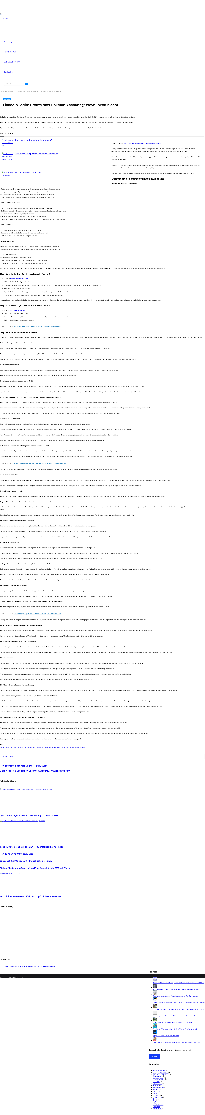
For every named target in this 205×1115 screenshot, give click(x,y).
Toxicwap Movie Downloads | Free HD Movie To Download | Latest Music (178, 983)
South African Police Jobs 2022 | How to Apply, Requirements (29, 966)
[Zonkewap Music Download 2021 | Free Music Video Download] (155, 1014)
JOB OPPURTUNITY (12, 62)
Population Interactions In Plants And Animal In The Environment (175, 996)
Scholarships (8, 42)
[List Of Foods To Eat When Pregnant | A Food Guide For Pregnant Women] (155, 1007)
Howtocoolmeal (158, 1087)
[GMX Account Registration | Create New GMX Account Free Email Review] (155, 1001)
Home (111, 980)
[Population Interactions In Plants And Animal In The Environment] (155, 994)
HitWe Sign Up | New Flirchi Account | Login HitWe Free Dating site (176, 1042)
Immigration (8, 72)
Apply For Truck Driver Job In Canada (166, 1036)
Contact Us (140, 980)
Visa (154, 1103)
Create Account (158, 1105)
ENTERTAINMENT (160, 1072)
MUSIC (155, 1086)
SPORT (155, 1089)
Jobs (154, 1101)
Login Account (158, 1078)
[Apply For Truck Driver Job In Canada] (155, 1034)
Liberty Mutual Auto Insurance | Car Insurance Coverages (172, 1022)
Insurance (156, 1095)
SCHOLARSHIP (159, 1080)
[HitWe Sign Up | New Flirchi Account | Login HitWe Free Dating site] (155, 1040)
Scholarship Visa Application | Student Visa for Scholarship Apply (175, 1029)
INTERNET (157, 1084)
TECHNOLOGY (10, 52)
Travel (155, 1099)
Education (156, 1107)
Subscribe (154, 1056)
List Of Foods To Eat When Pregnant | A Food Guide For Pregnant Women (178, 1009)
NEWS (155, 1093)
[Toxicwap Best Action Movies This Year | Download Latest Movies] (155, 987)
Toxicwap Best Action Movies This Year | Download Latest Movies (176, 989)
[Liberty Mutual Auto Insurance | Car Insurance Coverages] (155, 1020)
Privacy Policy (120, 980)
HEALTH (156, 1091)
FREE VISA (157, 1097)
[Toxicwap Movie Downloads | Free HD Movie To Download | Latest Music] (155, 981)
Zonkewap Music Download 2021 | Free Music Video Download (175, 1016)
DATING (156, 1082)
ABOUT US (157, 1109)
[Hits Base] (4, 18)
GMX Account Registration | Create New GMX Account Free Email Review (179, 1003)
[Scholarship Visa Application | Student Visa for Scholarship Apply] (155, 1027)
